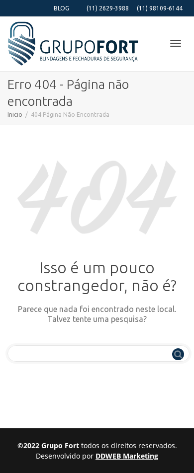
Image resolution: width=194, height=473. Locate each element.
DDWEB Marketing (127, 456)
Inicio (14, 114)
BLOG (61, 8)
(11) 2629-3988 (108, 8)
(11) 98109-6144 (160, 8)
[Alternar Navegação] (176, 43)
